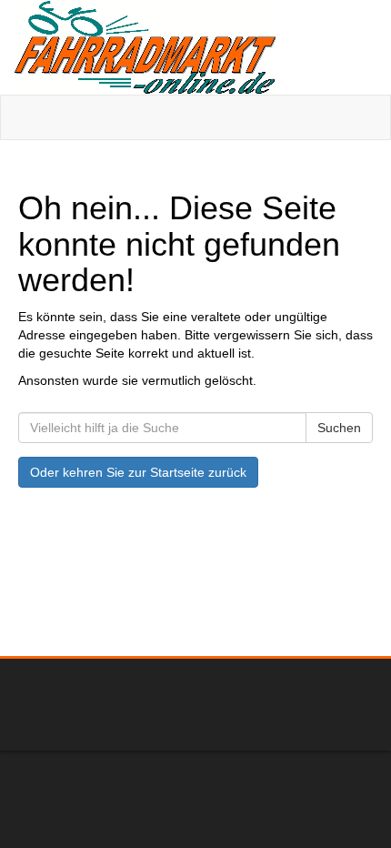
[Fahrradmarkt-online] (195, 47)
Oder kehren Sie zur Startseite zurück (138, 472)
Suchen (339, 427)
